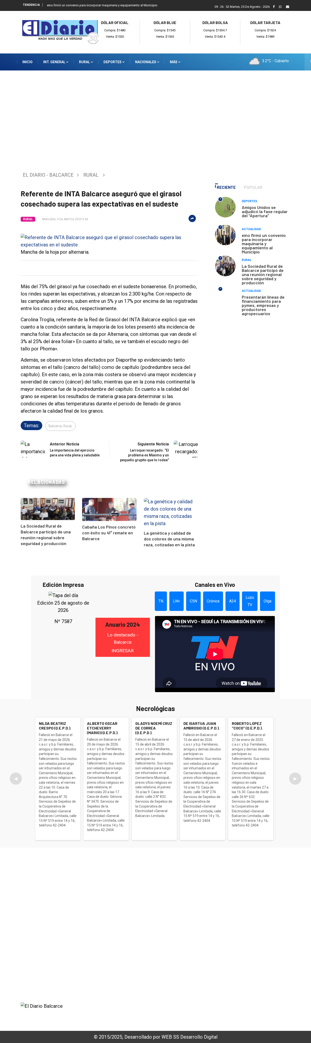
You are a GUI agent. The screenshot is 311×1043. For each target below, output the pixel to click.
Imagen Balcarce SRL (110, 1013)
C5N (193, 601)
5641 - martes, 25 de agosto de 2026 (258, 1015)
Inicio (27, 62)
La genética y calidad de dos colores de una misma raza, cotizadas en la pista (169, 538)
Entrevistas (239, 936)
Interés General (243, 884)
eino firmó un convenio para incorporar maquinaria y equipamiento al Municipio (102, 5)
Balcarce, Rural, (60, 426)
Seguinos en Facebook (48, 990)
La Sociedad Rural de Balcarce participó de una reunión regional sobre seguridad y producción (263, 274)
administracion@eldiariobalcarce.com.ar (72, 973)
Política (235, 904)
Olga (267, 601)
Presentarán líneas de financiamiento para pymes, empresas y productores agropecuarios (263, 305)
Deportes (113, 62)
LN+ (176, 601)
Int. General (54, 62)
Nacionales (146, 62)
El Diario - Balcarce (48, 175)
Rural (85, 62)
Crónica (213, 601)
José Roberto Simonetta (183, 1013)
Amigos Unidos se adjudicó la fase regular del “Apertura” (265, 211)
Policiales (237, 897)
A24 (232, 601)
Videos (235, 943)
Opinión (235, 930)
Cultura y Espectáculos (250, 910)
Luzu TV (250, 601)
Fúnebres (237, 950)
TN (160, 601)
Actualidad (251, 229)
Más (174, 62)
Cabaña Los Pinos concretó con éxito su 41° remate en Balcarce (109, 532)
